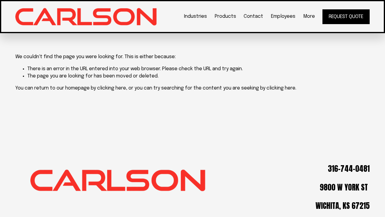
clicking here (111, 88)
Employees (283, 16)
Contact (253, 16)
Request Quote (346, 16)
